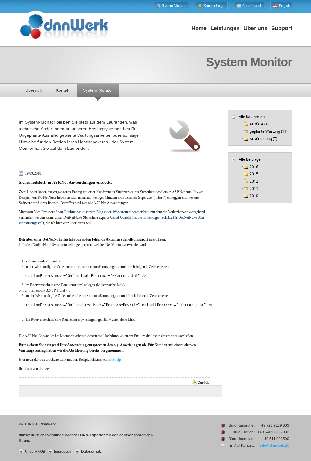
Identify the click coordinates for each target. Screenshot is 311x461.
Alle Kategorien (252, 116)
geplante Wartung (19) (269, 131)
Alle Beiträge (250, 159)
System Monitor (98, 90)
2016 (254, 166)
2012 (254, 181)
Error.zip (114, 359)
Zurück (203, 382)
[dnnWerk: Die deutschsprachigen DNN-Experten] (64, 45)
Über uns (255, 28)
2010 (254, 195)
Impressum (63, 451)
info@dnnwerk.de (274, 445)
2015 (254, 173)
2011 (254, 188)
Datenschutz (91, 451)
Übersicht (34, 90)
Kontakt (63, 90)
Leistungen (225, 28)
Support (281, 28)
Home (199, 28)
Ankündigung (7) (263, 138)
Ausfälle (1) (259, 124)
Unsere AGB (35, 451)
